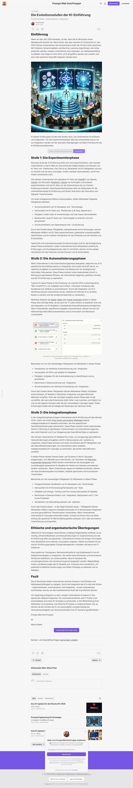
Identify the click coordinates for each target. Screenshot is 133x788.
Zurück (38, 660)
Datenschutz (61, 774)
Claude (64, 182)
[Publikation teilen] (105, 3)
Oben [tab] (34, 698)
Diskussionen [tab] (49, 698)
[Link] (28, 34)
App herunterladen (76, 779)
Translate (35, 11)
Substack (48, 784)
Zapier (53, 300)
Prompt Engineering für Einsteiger (46, 717)
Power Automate (74, 300)
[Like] (33, 29)
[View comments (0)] (38, 29)
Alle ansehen (37, 744)
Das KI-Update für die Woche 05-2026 (48, 704)
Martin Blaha (40, 22)
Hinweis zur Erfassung (83, 774)
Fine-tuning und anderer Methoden (67, 420)
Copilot (34, 182)
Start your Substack (59, 779)
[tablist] (40, 674)
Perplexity (55, 182)
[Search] (101, 3)
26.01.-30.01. (35, 706)
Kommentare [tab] (36, 674)
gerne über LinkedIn (69, 640)
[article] (66, 708)
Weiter (95, 660)
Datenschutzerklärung (69, 762)
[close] (85, 731)
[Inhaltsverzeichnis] (2, 394)
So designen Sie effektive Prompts (42, 720)
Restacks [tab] (45, 674)
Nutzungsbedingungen (78, 759)
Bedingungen (70, 774)
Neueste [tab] (40, 698)
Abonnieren (113, 3)
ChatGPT (82, 179)
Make (59, 300)
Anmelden (125, 3)
